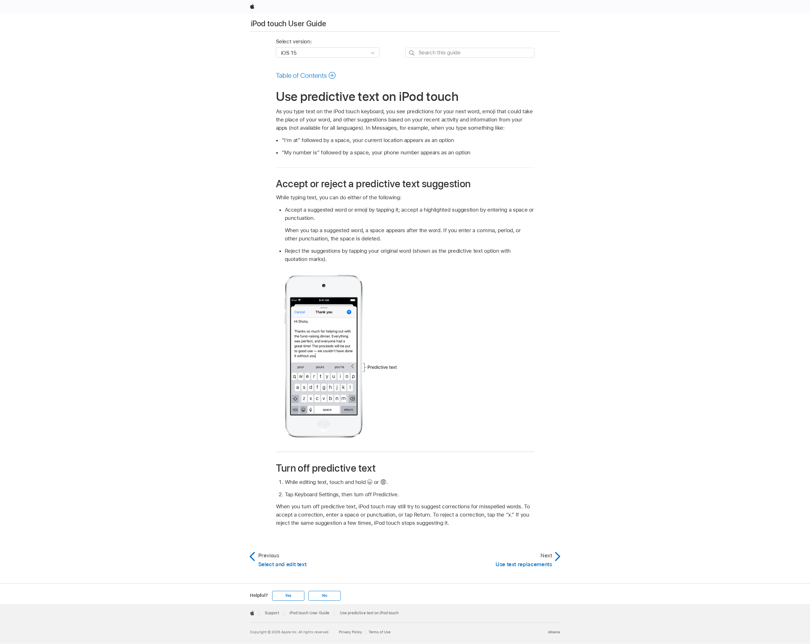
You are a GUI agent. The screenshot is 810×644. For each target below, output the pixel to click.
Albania (554, 632)
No (324, 595)
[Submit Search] (412, 53)
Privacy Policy (350, 632)
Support (272, 613)
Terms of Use (379, 632)
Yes (288, 595)
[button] (306, 75)
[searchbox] (469, 53)
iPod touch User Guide (289, 23)
